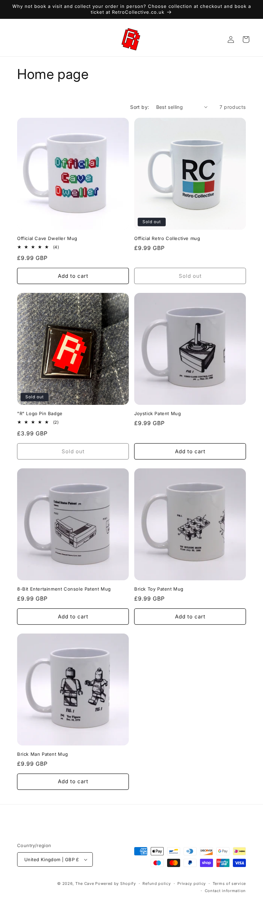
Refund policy (156, 883)
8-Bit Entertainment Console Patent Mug (64, 589)
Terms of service (229, 883)
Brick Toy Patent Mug (159, 589)
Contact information (225, 890)
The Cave (84, 883)
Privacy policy (191, 883)
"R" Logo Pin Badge (40, 413)
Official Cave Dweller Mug (47, 238)
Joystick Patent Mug (157, 413)
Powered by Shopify (115, 883)
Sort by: (139, 107)
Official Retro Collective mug (167, 238)
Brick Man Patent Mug (42, 754)
